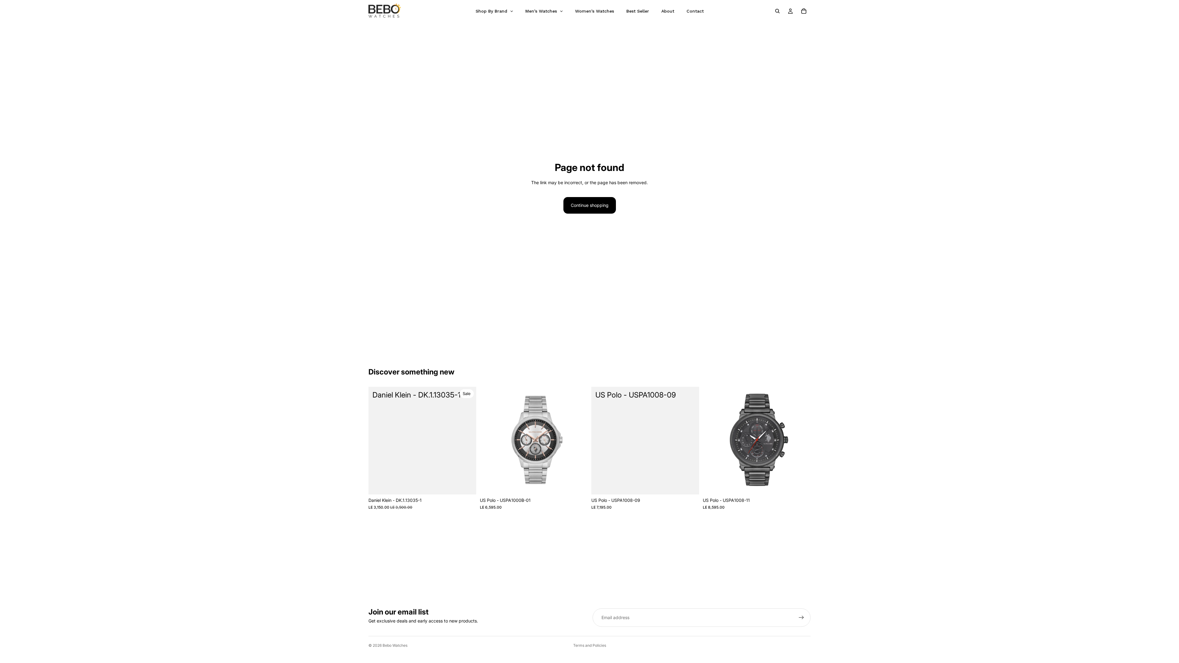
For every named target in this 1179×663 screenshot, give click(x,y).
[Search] (777, 11)
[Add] (466, 485)
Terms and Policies (589, 645)
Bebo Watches (395, 645)
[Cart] (804, 11)
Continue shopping (590, 205)
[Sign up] (801, 617)
